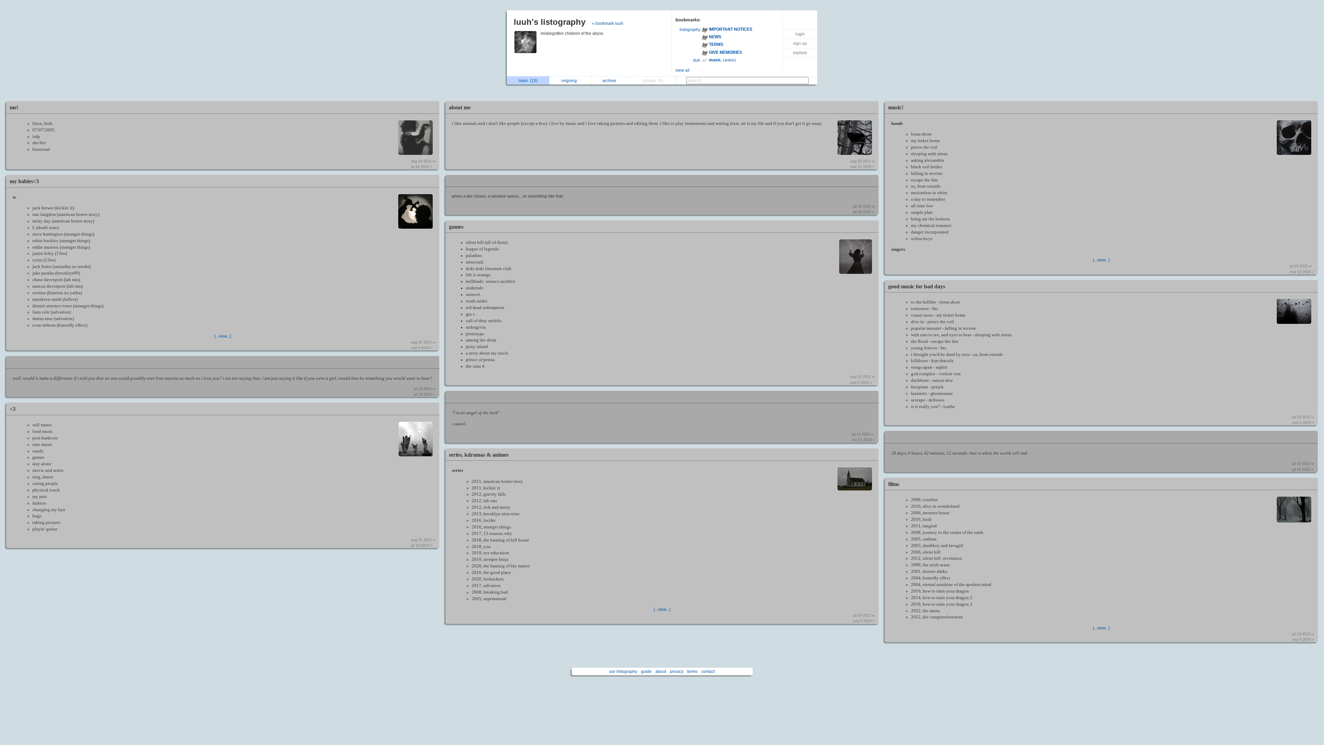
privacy (676, 671)
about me (460, 107)
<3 (13, 409)
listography (690, 29)
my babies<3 (24, 181)
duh (696, 60)
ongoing (570, 80)
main (528, 80)
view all (682, 70)
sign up (800, 43)
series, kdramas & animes (479, 454)
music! (895, 107)
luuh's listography (549, 22)
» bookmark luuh (607, 23)
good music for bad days (916, 286)
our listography (623, 671)
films (893, 484)
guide (646, 671)
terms (692, 671)
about (660, 671)
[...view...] (222, 336)
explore (800, 52)
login (800, 34)
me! (14, 107)
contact (708, 671)
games (456, 226)
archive (610, 80)
